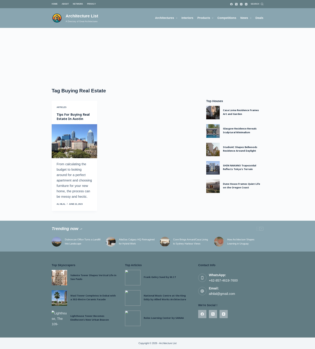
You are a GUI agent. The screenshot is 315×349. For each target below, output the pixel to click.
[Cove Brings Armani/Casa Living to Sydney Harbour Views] (165, 242)
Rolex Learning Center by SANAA (164, 317)
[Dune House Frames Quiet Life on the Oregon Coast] (213, 186)
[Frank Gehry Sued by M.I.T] (132, 277)
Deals (259, 18)
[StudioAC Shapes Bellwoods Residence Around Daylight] (213, 149)
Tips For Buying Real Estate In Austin (73, 116)
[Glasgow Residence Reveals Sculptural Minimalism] (213, 131)
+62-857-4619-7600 (223, 280)
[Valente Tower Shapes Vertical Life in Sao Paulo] (59, 277)
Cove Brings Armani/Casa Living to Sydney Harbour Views (190, 241)
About (65, 4)
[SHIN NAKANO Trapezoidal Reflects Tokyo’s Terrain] (213, 168)
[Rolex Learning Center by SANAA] (132, 318)
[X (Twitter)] (236, 4)
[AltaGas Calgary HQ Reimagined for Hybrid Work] (111, 242)
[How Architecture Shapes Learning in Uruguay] (219, 242)
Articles (61, 107)
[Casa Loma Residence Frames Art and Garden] (213, 112)
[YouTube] (246, 4)
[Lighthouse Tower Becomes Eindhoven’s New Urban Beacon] (59, 318)
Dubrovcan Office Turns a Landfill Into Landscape (82, 241)
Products (203, 18)
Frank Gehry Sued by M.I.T (160, 277)
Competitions (226, 18)
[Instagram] (241, 4)
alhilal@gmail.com (222, 294)
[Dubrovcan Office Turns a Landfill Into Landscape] (57, 242)
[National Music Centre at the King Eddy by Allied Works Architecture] (132, 298)
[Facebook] (231, 4)
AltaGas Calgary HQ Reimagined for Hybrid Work (137, 241)
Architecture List (82, 16)
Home (55, 4)
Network (78, 4)
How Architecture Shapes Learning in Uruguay (240, 241)
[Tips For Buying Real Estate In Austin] (74, 141)
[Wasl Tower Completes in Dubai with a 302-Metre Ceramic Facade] (59, 298)
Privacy (91, 4)
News (244, 18)
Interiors (187, 18)
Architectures (164, 18)
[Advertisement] (157, 52)
